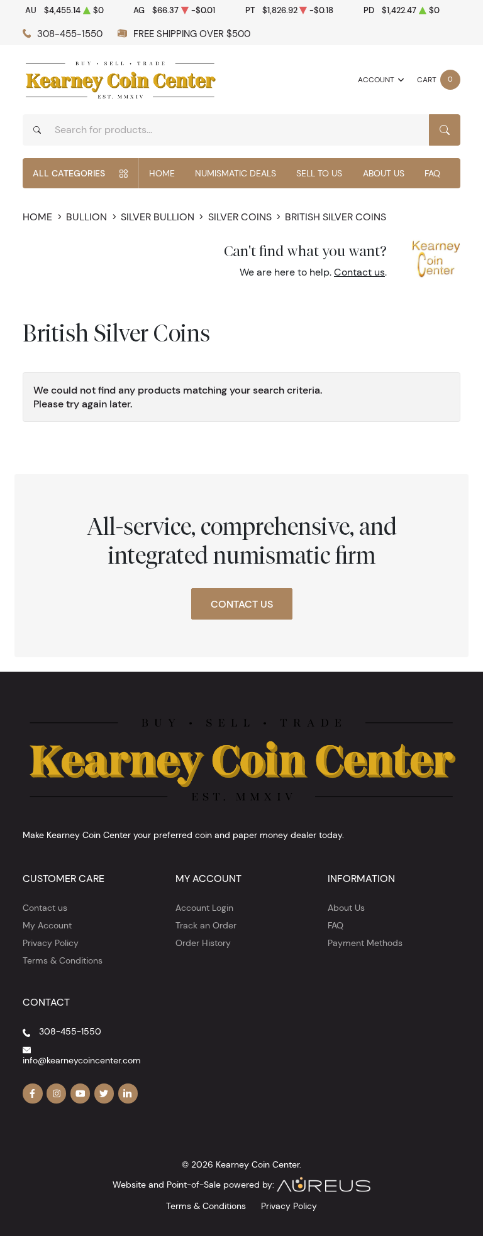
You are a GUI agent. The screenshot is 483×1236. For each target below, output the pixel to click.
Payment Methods (365, 942)
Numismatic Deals (235, 173)
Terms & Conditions (63, 960)
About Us (383, 173)
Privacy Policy (51, 942)
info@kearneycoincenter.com (82, 1060)
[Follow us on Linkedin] (128, 1093)
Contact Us (242, 604)
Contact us (359, 272)
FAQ (432, 173)
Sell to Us (319, 173)
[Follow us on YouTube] (80, 1093)
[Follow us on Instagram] (57, 1093)
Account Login (204, 907)
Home (162, 173)
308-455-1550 (70, 34)
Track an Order (205, 925)
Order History (203, 942)
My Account (47, 925)
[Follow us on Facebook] (33, 1093)
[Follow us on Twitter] (104, 1093)
